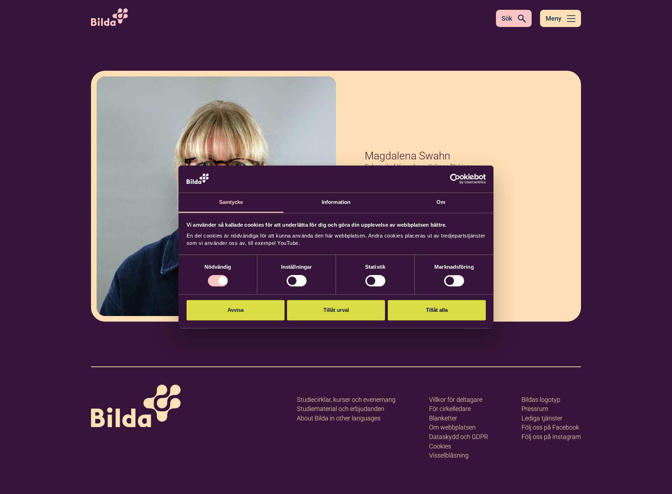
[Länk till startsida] (136, 407)
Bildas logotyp (541, 399)
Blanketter (443, 418)
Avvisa (235, 310)
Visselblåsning (449, 455)
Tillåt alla (437, 310)
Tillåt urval (336, 310)
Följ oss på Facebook (550, 427)
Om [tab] (440, 202)
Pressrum (535, 408)
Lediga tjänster (542, 418)
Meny (553, 18)
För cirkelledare (450, 408)
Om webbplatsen (452, 427)
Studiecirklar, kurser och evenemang (346, 399)
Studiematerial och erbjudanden (340, 408)
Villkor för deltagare (455, 399)
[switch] (297, 281)
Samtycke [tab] (231, 202)
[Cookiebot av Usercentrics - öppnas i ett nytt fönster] (455, 179)
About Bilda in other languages (338, 418)
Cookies (440, 446)
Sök (507, 18)
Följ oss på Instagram (551, 436)
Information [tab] (336, 202)
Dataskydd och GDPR (458, 436)
